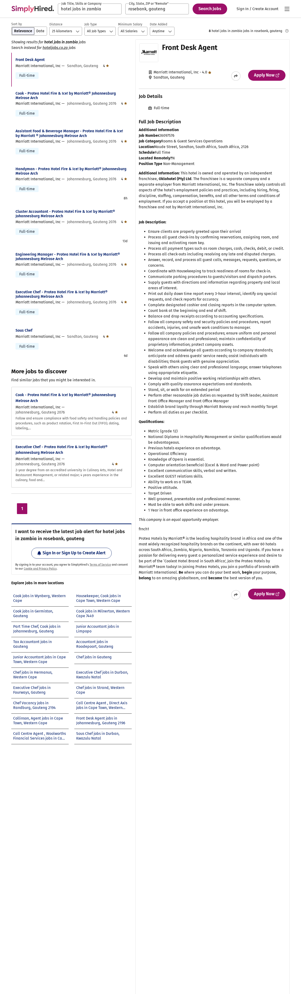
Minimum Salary (130, 24)
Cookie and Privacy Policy (40, 568)
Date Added (158, 24)
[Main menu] (287, 9)
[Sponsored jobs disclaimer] (287, 31)
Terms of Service (100, 564)
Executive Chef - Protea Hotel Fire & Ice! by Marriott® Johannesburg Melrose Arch (61, 294)
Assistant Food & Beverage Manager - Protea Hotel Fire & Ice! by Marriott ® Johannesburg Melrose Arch (69, 133)
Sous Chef (24, 330)
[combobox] (90, 9)
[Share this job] (236, 76)
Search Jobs (209, 8)
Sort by (16, 24)
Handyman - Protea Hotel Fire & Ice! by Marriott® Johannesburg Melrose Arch (71, 171)
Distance (56, 24)
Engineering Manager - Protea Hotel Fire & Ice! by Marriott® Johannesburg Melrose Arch (68, 256)
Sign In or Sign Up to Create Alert (74, 552)
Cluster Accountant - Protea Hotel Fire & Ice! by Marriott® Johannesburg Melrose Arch (65, 213)
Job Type (90, 24)
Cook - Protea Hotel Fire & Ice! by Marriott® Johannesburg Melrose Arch (66, 95)
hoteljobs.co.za (55, 47)
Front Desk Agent (30, 59)
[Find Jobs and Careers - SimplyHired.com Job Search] (32, 8)
